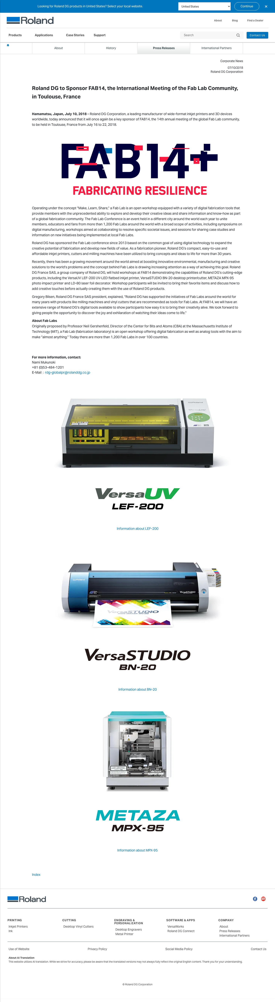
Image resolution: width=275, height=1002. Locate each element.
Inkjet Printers (18, 927)
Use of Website (19, 949)
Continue (247, 6)
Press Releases (21, 45)
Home (8, 45)
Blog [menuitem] (235, 20)
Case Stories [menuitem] (75, 35)
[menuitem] (17, 35)
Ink (11, 931)
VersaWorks (175, 927)
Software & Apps (180, 920)
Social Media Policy (178, 949)
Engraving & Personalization (128, 921)
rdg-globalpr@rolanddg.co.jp (67, 372)
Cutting (69, 920)
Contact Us (258, 949)
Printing (14, 920)
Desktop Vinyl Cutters (78, 927)
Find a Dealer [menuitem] (255, 20)
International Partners (234, 936)
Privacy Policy (97, 949)
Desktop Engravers (128, 930)
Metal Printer (124, 934)
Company (226, 920)
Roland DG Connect (181, 931)
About (223, 927)
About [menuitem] (218, 20)
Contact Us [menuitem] (257, 35)
